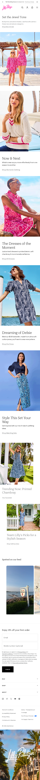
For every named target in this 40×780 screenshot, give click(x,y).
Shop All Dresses (8, 259)
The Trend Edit (7, 498)
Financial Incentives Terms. (20, 663)
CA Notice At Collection (9, 720)
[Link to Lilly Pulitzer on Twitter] (11, 699)
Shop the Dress (8, 344)
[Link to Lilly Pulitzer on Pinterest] (19, 699)
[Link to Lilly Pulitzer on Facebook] (7, 699)
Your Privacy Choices (27, 716)
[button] (37, 2)
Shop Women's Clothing (11, 170)
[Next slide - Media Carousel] (37, 587)
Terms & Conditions (7, 710)
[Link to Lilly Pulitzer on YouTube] (15, 699)
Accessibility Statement (9, 713)
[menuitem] (22, 7)
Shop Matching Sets (9, 433)
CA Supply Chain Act (27, 719)
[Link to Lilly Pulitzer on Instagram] (3, 699)
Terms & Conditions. (7, 654)
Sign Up (7, 669)
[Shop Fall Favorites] (23, 517)
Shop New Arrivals (8, 27)
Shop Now (30, 2)
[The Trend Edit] (16, 464)
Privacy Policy (22, 652)
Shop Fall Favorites (13, 544)
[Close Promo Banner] (2, 1)
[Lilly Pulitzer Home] (7, 7)
